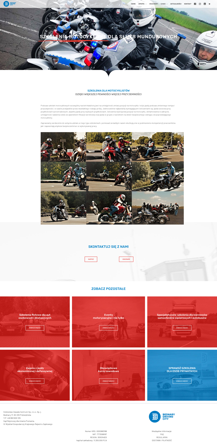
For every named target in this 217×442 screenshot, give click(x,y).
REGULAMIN (161, 437)
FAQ (162, 434)
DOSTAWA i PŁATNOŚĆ (162, 440)
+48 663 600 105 (14, 418)
